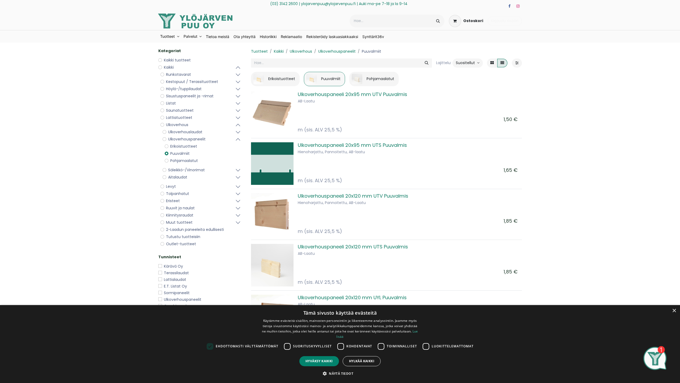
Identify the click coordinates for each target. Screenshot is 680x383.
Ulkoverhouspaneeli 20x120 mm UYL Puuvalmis (352, 297)
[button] (467, 63)
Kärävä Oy (173, 266)
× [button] (674, 311)
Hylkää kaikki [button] (361, 361)
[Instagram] (518, 6)
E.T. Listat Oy (175, 286)
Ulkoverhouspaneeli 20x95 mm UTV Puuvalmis (352, 94)
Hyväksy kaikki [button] (319, 361)
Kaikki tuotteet (177, 60)
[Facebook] (509, 6)
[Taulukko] (492, 63)
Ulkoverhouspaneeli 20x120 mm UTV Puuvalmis (353, 196)
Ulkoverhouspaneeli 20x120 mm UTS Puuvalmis (353, 246)
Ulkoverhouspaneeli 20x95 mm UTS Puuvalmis (352, 145)
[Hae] (438, 21)
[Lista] (502, 63)
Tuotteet (259, 51)
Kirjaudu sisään (504, 20)
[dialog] (340, 344)
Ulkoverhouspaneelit (182, 299)
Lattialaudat (175, 279)
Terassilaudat (176, 273)
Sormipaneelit (177, 292)
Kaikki (279, 51)
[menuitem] (169, 36)
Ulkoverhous (301, 51)
